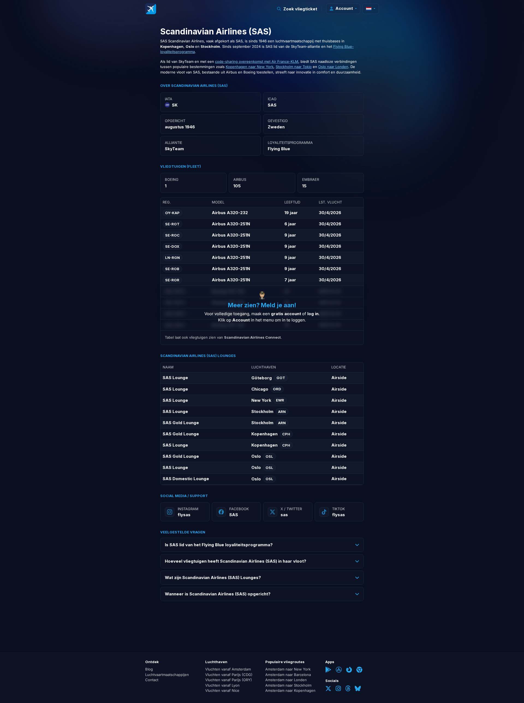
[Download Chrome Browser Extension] (359, 670)
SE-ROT (172, 224)
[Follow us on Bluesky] (358, 689)
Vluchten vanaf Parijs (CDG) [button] (228, 674)
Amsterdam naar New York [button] (288, 669)
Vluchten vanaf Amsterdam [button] (228, 669)
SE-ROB (172, 269)
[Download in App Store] (339, 670)
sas (284, 514)
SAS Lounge (175, 377)
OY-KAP (172, 213)
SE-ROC (172, 235)
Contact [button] (151, 680)
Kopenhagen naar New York (249, 66)
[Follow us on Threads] (347, 689)
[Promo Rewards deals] (150, 8)
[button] (297, 8)
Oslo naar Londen (333, 66)
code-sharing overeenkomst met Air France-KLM (256, 61)
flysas (184, 514)
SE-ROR (172, 280)
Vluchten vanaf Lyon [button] (222, 685)
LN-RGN (172, 257)
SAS (233, 514)
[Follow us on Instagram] (338, 689)
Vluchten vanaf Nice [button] (222, 691)
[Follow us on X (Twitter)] (328, 689)
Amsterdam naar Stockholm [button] (288, 685)
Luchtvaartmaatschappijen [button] (167, 674)
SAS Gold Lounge (181, 422)
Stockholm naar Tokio (294, 66)
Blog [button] (149, 669)
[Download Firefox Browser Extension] (349, 670)
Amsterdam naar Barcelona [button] (288, 674)
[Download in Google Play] (328, 670)
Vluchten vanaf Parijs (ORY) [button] (228, 680)
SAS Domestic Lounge (186, 478)
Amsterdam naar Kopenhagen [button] (290, 691)
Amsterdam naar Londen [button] (286, 680)
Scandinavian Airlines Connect (252, 337)
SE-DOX (172, 246)
